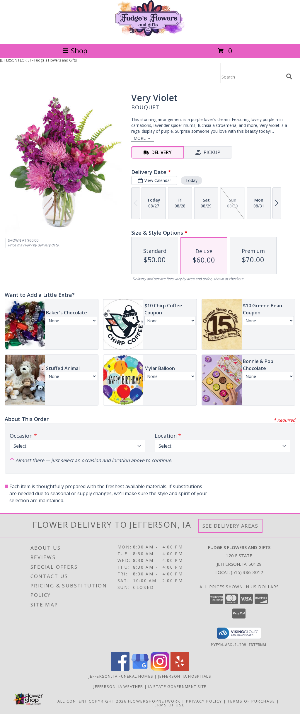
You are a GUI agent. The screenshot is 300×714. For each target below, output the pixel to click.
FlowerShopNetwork (154, 701)
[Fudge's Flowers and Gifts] (150, 35)
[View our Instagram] (160, 669)
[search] (289, 76)
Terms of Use (168, 705)
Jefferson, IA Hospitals (184, 676)
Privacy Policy (204, 701)
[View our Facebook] (120, 669)
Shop (79, 50)
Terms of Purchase (251, 701)
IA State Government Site (177, 686)
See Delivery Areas (230, 525)
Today (191, 180)
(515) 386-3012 (247, 572)
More (140, 138)
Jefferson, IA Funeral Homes (121, 676)
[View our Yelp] (180, 669)
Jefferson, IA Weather (118, 686)
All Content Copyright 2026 (92, 701)
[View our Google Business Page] (140, 669)
